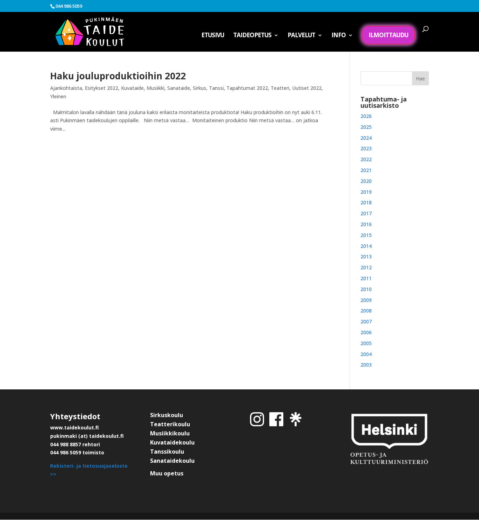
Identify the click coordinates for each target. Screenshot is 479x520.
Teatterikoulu (170, 424)
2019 (366, 192)
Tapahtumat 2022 (247, 88)
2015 (366, 235)
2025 (366, 127)
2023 (366, 148)
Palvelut (301, 36)
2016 (366, 224)
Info (338, 36)
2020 (366, 181)
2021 (366, 170)
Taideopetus (252, 36)
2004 (366, 354)
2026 (366, 116)
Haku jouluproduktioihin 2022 (118, 76)
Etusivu (212, 36)
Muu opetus (166, 473)
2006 (366, 332)
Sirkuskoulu (166, 415)
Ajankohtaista (66, 88)
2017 (366, 213)
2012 (366, 267)
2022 (366, 159)
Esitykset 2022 (101, 88)
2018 (366, 202)
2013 (366, 256)
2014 (366, 246)
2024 (366, 137)
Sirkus (199, 88)
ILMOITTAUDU (388, 35)
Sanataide (178, 88)
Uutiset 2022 (307, 88)
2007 (366, 321)
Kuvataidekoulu (172, 442)
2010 (366, 289)
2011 (366, 278)
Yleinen (58, 96)
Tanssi (216, 88)
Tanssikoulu (167, 451)
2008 (366, 310)
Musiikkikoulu (170, 433)
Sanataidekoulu (172, 461)
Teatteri (280, 88)
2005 (366, 343)
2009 (366, 300)
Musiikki (155, 88)
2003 (366, 364)
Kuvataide (132, 88)
